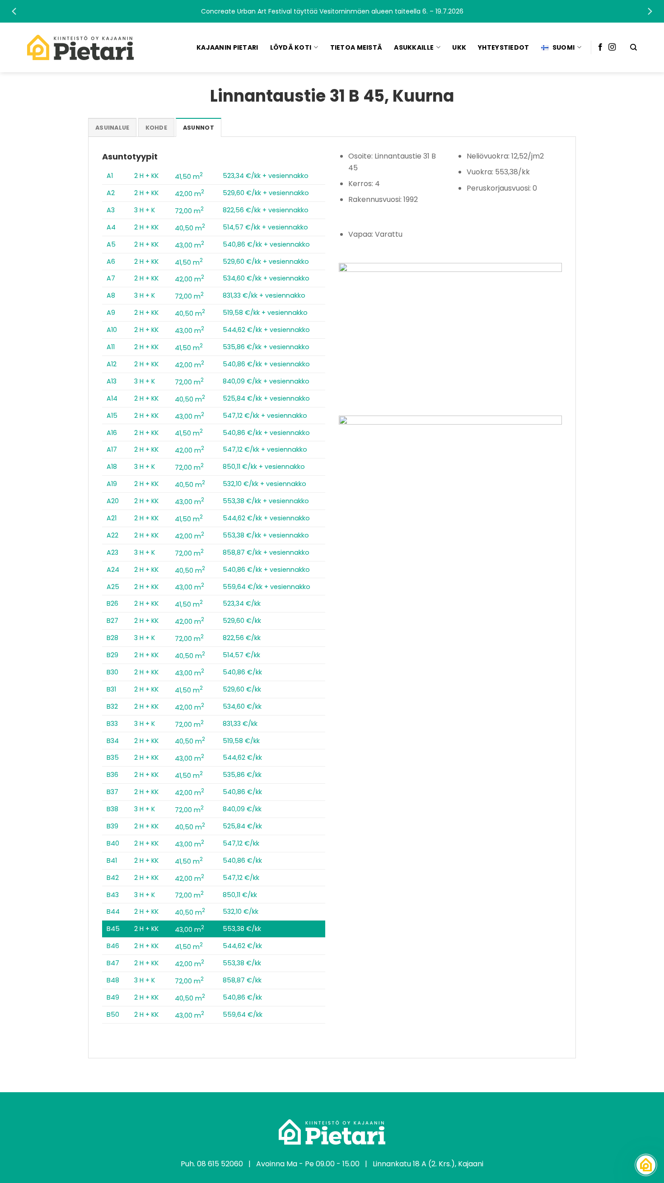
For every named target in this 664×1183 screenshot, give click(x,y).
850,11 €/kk (240, 894)
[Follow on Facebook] (600, 47)
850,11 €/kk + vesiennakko (264, 466)
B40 (113, 843)
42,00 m (189, 193)
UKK (459, 47)
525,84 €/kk (242, 826)
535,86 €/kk (242, 774)
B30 (112, 672)
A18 (112, 466)
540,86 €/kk (242, 672)
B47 (113, 963)
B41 (112, 860)
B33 (112, 723)
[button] (332, 11)
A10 (112, 329)
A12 (112, 364)
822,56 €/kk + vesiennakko (266, 210)
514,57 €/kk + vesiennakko (265, 227)
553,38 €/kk (242, 928)
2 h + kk (146, 175)
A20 (113, 500)
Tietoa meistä (356, 47)
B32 (112, 706)
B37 (112, 791)
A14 (112, 398)
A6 (111, 261)
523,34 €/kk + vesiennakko (266, 175)
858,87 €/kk (242, 980)
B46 (113, 945)
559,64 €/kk (242, 1014)
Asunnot (198, 127)
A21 (112, 518)
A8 (111, 295)
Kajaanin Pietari (227, 47)
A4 (111, 227)
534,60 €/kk (242, 706)
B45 (113, 928)
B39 (112, 826)
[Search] (633, 47)
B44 (113, 911)
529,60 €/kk (242, 620)
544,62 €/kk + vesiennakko (266, 329)
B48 (113, 980)
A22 (112, 535)
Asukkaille (414, 47)
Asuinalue (112, 127)
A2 (111, 192)
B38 (112, 809)
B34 (113, 740)
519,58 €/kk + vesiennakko (265, 312)
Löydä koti (291, 47)
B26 (112, 603)
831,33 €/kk (240, 723)
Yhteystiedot (503, 47)
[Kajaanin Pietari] (80, 47)
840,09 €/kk (242, 809)
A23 (112, 552)
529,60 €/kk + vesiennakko (266, 192)
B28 (112, 637)
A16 (112, 432)
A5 (111, 244)
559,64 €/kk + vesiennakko (266, 586)
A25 (113, 586)
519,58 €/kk (241, 740)
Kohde (156, 127)
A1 (110, 175)
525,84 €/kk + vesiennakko (266, 398)
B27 (112, 620)
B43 (113, 894)
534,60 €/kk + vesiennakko (266, 278)
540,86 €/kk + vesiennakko (266, 244)
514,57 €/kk (241, 654)
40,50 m (190, 228)
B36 (112, 774)
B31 (111, 689)
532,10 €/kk (240, 911)
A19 (112, 483)
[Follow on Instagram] (612, 47)
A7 (111, 278)
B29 (112, 654)
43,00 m (189, 245)
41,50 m (189, 176)
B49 (113, 997)
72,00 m (189, 210)
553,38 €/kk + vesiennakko (266, 500)
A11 (111, 346)
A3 (111, 210)
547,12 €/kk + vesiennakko (265, 415)
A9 (111, 312)
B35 (113, 757)
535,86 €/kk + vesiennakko (266, 346)
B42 (113, 877)
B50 (113, 1014)
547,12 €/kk (241, 843)
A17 (112, 449)
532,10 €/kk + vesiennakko (264, 483)
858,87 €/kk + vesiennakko (266, 552)
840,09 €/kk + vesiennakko (266, 381)
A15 (112, 415)
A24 (113, 569)
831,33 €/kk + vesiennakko (264, 295)
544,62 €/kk (242, 757)
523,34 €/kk (242, 603)
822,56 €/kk (242, 637)
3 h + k (144, 210)
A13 (112, 381)
